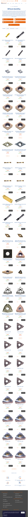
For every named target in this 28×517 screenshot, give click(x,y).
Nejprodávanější (12, 28)
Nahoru (4, 471)
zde (3, 513)
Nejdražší (8, 28)
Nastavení (5, 515)
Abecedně (17, 28)
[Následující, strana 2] (23, 471)
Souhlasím (22, 512)
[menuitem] (8, 3)
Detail (20, 137)
